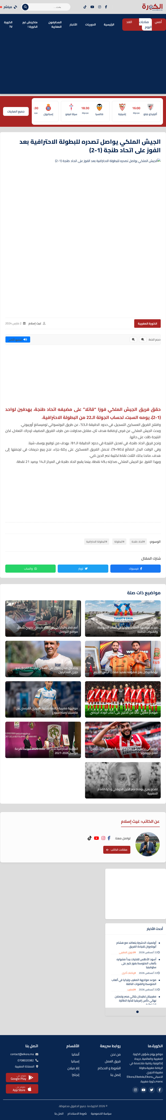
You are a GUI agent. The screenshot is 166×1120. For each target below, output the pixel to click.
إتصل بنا (115, 1075)
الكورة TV (8, 24)
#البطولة (119, 541)
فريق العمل (113, 1061)
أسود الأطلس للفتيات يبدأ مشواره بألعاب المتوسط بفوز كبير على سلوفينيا (136, 963)
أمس (158, 22)
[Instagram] (99, 7)
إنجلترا (75, 1075)
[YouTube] (92, 7)
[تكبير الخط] (133, 339)
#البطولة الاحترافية (96, 541)
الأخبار (73, 24)
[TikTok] (85, 7)
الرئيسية (109, 24)
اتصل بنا (59, 1113)
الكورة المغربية (147, 323)
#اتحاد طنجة (138, 541)
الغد (129, 22)
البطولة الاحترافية (60, 417)
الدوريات (90, 24)
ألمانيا (75, 1054)
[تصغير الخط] (142, 339)
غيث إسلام (35, 323)
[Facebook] (106, 7)
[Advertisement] (83, 65)
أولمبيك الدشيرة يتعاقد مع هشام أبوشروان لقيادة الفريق (136, 944)
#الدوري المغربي (127, 952)
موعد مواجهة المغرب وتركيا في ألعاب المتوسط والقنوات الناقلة (134, 982)
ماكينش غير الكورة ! (29, 24)
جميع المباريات (15, 111)
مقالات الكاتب (119, 849)
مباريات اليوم (145, 24)
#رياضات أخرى (129, 973)
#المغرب (131, 989)
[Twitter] (151, 1090)
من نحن (116, 1054)
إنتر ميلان (73, 1068)
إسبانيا (75, 1061)
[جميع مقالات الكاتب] (147, 844)
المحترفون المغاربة (55, 24)
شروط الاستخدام (77, 1113)
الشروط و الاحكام (109, 1068)
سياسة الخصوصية (101, 1113)
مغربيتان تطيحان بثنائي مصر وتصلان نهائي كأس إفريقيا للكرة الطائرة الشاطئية (135, 1000)
